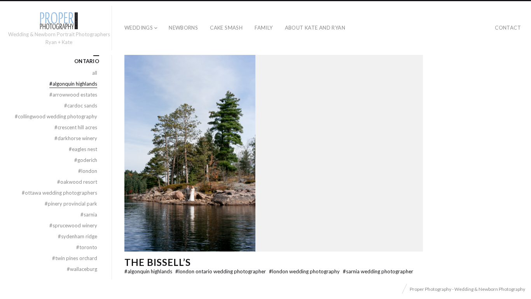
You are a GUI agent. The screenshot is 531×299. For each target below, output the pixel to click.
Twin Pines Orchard (74, 258)
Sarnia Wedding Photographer (378, 271)
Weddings (138, 28)
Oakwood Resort (77, 182)
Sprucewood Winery (73, 225)
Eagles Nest (83, 149)
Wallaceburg (82, 269)
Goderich (85, 160)
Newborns (183, 28)
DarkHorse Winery (75, 138)
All (94, 73)
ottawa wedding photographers (59, 193)
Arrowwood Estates (73, 94)
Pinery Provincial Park (71, 204)
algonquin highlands (148, 271)
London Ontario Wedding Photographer (221, 271)
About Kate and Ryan (315, 28)
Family (263, 28)
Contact (508, 28)
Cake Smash (226, 28)
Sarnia (88, 214)
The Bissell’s (157, 262)
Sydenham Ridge (77, 236)
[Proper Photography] (58, 21)
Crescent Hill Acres (75, 127)
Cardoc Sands (80, 105)
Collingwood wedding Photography (56, 116)
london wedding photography (305, 271)
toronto (86, 247)
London (87, 171)
